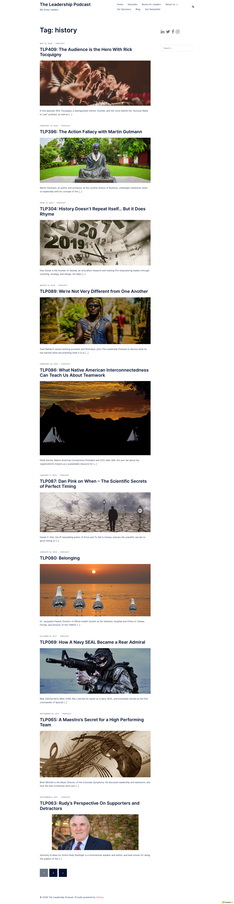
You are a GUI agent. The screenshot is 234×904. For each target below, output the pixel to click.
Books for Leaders (151, 4)
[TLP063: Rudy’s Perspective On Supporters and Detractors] (95, 832)
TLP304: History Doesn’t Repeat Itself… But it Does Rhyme (93, 211)
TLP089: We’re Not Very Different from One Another (94, 291)
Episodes (132, 4)
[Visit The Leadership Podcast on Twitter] (168, 32)
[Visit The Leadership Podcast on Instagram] (177, 32)
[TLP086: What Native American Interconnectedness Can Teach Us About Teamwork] (95, 418)
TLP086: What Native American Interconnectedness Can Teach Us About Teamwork (94, 372)
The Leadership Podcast (65, 4)
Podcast (60, 43)
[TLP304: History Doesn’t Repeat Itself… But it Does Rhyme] (95, 242)
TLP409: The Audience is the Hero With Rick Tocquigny (86, 52)
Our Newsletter (152, 9)
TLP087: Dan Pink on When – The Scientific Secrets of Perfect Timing (93, 483)
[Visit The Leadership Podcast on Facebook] (173, 32)
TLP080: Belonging (60, 558)
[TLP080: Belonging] (95, 590)
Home (120, 4)
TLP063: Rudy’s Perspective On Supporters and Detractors (89, 805)
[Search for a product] (193, 7)
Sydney (100, 897)
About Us (170, 4)
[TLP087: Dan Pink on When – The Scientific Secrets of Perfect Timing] (95, 512)
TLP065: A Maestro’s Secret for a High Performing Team (92, 722)
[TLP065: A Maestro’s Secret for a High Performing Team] (95, 753)
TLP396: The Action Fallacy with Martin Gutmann (91, 131)
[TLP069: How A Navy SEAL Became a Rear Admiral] (95, 670)
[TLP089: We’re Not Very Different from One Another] (95, 320)
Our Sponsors (124, 9)
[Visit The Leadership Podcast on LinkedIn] (162, 32)
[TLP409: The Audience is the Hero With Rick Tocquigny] (95, 83)
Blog (138, 9)
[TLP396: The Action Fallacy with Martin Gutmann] (95, 160)
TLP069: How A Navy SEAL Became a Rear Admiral (92, 642)
